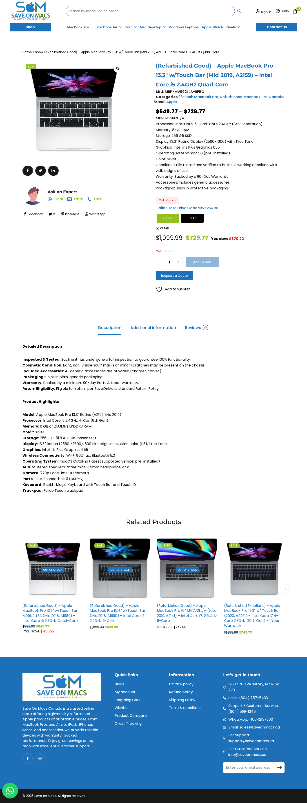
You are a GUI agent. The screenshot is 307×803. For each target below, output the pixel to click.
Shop (39, 52)
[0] (295, 11)
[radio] (168, 218)
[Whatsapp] (10, 791)
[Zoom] (118, 69)
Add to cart (202, 262)
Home (27, 52)
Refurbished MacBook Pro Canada (252, 96)
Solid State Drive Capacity (180, 208)
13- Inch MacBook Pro (198, 96)
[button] (284, 588)
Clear (164, 228)
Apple (171, 101)
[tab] (109, 328)
